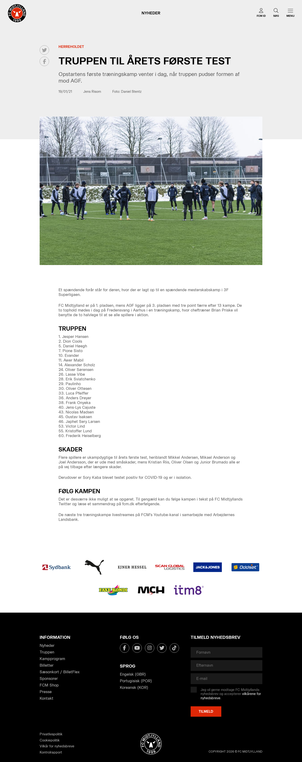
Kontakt (46, 698)
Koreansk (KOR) (134, 687)
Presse (46, 692)
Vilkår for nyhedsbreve (57, 746)
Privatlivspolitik (51, 734)
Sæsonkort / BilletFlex (60, 672)
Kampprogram (52, 659)
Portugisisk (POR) (136, 681)
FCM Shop (49, 685)
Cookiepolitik (50, 740)
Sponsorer (49, 678)
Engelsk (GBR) (133, 674)
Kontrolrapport (51, 752)
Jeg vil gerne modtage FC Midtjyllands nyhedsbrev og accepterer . (231, 694)
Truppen (47, 652)
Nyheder (47, 645)
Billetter (47, 665)
